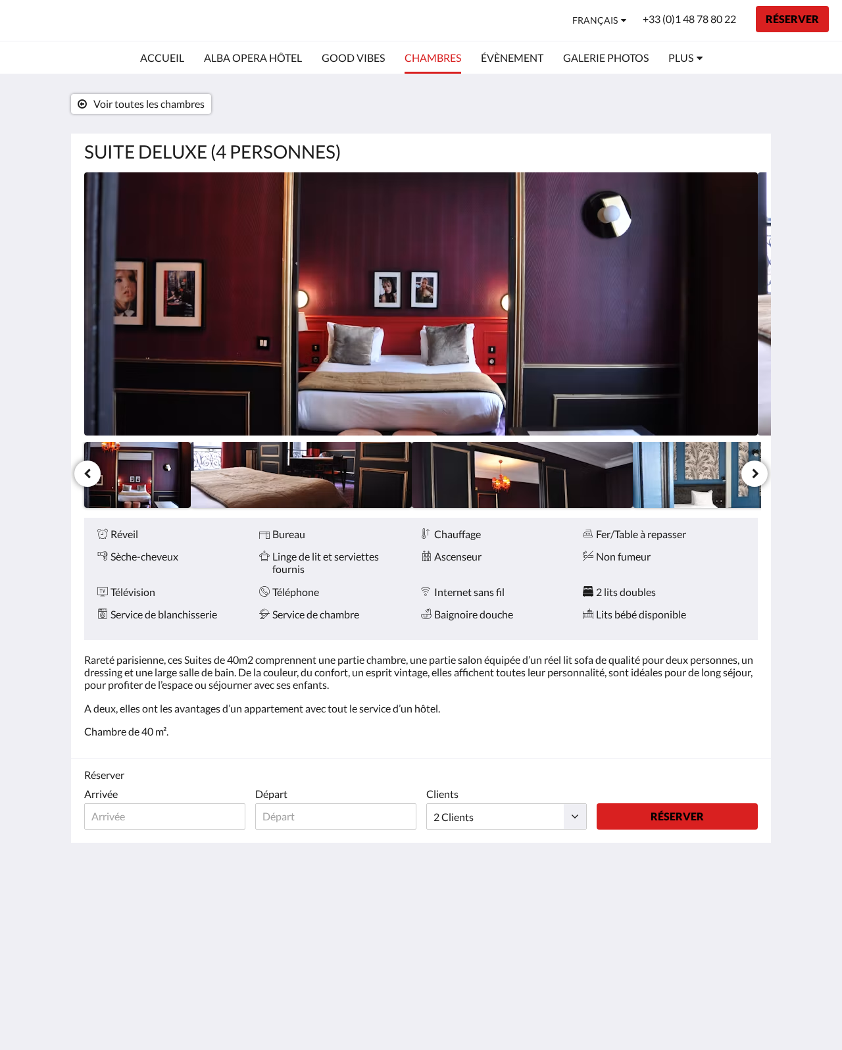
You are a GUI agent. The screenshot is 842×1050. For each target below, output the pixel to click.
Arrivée (101, 794)
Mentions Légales (353, 922)
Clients (442, 794)
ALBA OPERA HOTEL (87, 20)
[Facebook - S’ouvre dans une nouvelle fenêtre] (708, 908)
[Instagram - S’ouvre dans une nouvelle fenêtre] (744, 908)
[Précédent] (87, 474)
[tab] (363, 878)
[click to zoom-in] (421, 304)
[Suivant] (754, 474)
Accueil (329, 900)
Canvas (741, 1011)
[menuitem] (162, 57)
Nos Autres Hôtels (355, 911)
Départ (271, 794)
